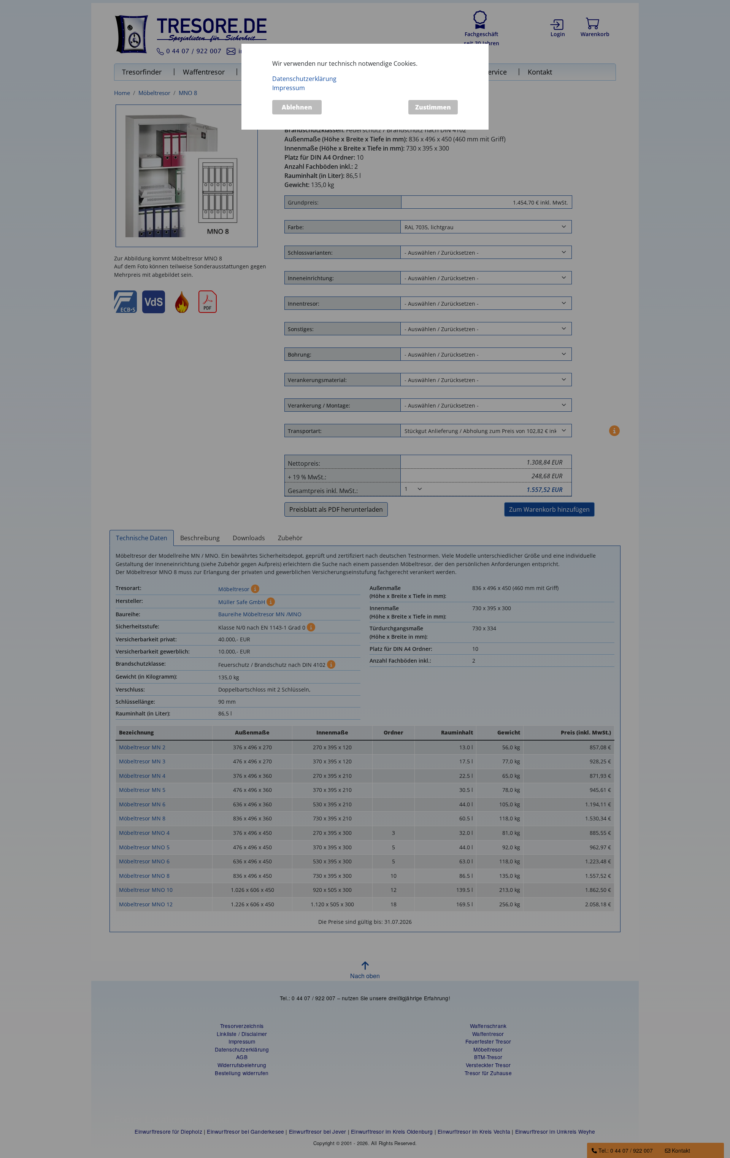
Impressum (288, 88)
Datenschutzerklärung (304, 79)
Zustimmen (433, 107)
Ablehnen (297, 107)
